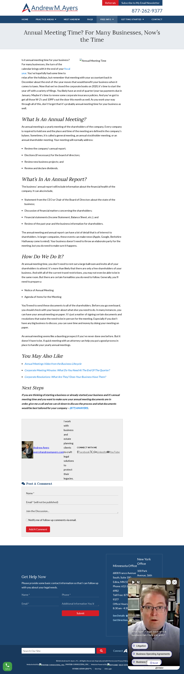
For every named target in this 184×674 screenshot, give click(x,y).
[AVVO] (125, 651)
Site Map (98, 669)
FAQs (90, 19)
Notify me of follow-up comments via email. (52, 520)
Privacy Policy (123, 661)
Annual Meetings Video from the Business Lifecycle (52, 363)
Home (25, 19)
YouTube (115, 452)
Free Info (106, 19)
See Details (119, 615)
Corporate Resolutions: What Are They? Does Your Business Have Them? (65, 376)
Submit (80, 613)
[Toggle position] (168, 582)
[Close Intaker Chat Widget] (174, 582)
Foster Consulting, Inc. (77, 665)
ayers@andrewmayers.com (48, 452)
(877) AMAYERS (79, 408)
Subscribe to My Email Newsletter (140, 2)
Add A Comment (38, 529)
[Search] (101, 651)
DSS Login (108, 669)
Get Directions (121, 620)
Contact (157, 19)
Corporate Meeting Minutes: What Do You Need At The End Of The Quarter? (67, 370)
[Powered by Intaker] (159, 668)
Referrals (110, 2)
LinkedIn (102, 452)
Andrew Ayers (41, 447)
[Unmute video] (133, 582)
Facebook (84, 452)
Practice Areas (45, 19)
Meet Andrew (72, 19)
